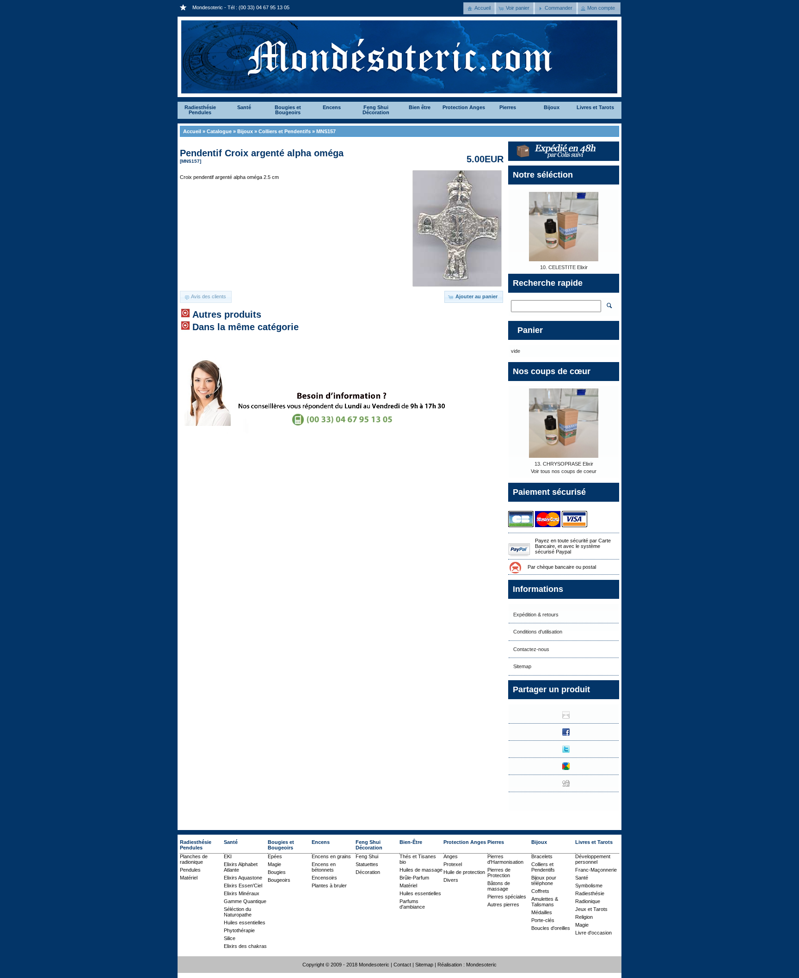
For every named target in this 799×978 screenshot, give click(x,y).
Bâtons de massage (498, 886)
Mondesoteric (481, 964)
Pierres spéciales (506, 896)
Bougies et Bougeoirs (288, 110)
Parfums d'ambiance (412, 904)
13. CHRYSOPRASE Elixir (564, 464)
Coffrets (540, 891)
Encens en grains (331, 856)
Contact (402, 964)
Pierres (507, 107)
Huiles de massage (421, 870)
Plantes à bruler (329, 885)
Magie (274, 864)
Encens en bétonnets (324, 867)
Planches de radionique (194, 859)
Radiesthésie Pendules (200, 110)
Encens (332, 107)
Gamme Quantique (245, 901)
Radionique (587, 901)
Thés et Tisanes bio (418, 859)
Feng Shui (367, 856)
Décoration (368, 872)
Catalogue (219, 131)
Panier (530, 330)
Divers (450, 880)
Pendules (190, 870)
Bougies (277, 872)
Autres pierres (503, 904)
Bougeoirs (279, 880)
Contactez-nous (531, 649)
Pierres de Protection (498, 872)
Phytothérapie (239, 930)
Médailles (541, 912)
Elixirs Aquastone (243, 877)
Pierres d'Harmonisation (505, 859)
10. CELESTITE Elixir (564, 267)
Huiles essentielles (244, 922)
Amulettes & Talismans (544, 901)
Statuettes (367, 864)
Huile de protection (464, 872)
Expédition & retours (536, 614)
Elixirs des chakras (245, 946)
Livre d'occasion (593, 932)
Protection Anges (464, 107)
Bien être (419, 107)
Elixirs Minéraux (241, 893)
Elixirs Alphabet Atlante (241, 867)
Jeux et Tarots (591, 909)
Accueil (192, 131)
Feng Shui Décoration (376, 110)
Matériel (188, 877)
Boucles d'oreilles (550, 928)
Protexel (452, 864)
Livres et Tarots (595, 107)
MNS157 (326, 131)
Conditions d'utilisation (537, 631)
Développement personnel (592, 859)
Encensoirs (324, 877)
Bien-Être (411, 842)
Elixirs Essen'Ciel (243, 885)
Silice (229, 938)
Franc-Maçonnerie (596, 870)
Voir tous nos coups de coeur (563, 471)
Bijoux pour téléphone (543, 880)
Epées (275, 856)
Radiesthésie (589, 893)
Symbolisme (588, 885)
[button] (479, 8)
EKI (228, 856)
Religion (584, 917)
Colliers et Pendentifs (284, 131)
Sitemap (522, 666)
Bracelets (542, 856)
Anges (450, 856)
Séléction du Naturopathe (238, 911)
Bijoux (551, 107)
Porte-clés (542, 920)
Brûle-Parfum (414, 877)
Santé (244, 107)
